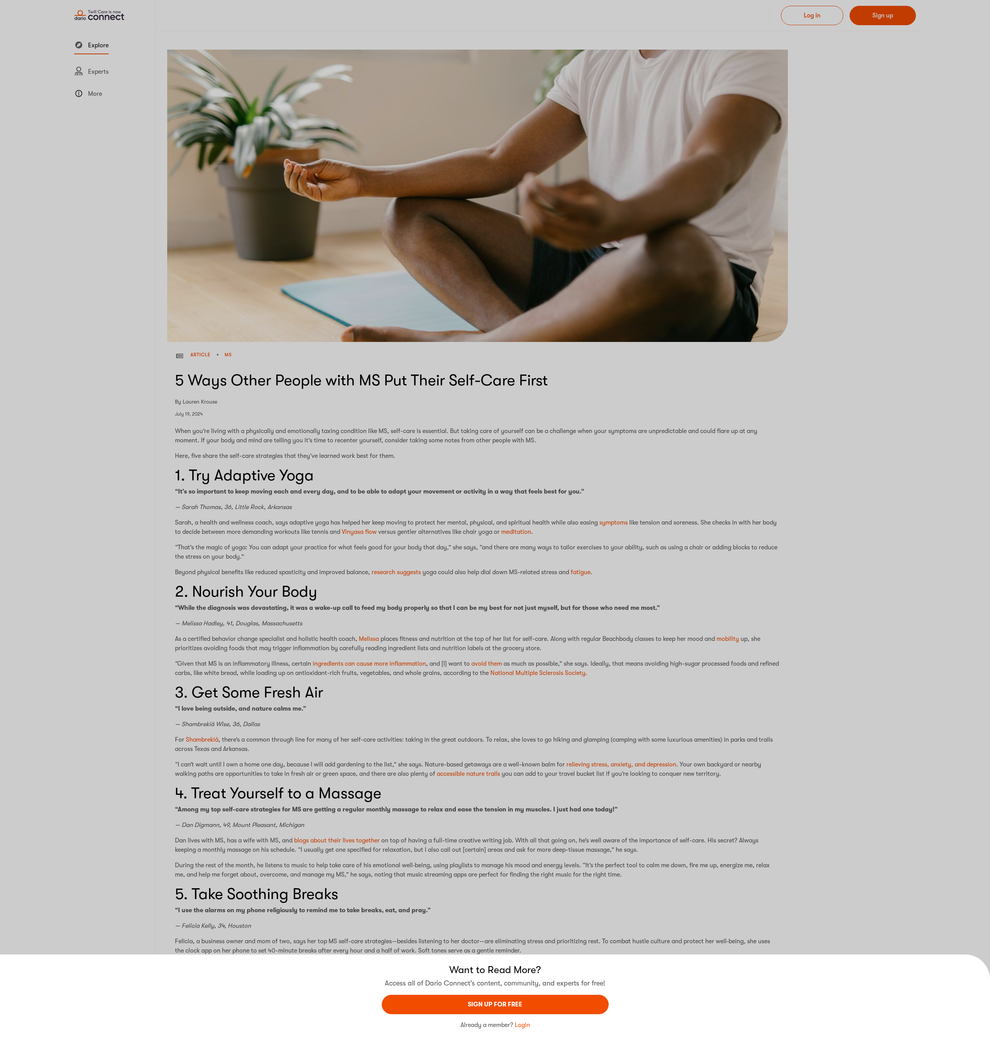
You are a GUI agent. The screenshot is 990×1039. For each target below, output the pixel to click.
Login (522, 1025)
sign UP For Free (495, 1004)
